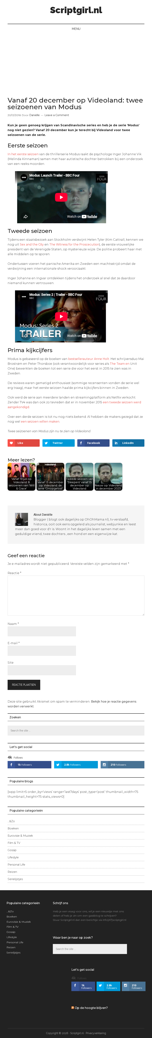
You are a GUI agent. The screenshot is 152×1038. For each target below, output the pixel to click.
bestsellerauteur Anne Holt (88, 359)
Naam (13, 624)
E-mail (14, 643)
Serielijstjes (15, 879)
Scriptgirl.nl (76, 10)
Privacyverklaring (96, 1033)
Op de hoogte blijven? (91, 1008)
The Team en (120, 363)
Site (11, 662)
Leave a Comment (56, 115)
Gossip (12, 850)
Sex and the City (32, 244)
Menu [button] (76, 29)
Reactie (14, 573)
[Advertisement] (76, 62)
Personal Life (16, 864)
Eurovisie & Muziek (20, 835)
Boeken (13, 828)
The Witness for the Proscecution (74, 244)
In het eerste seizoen (23, 154)
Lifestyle (13, 857)
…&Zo (11, 821)
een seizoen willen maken (40, 421)
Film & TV (14, 843)
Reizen (12, 872)
